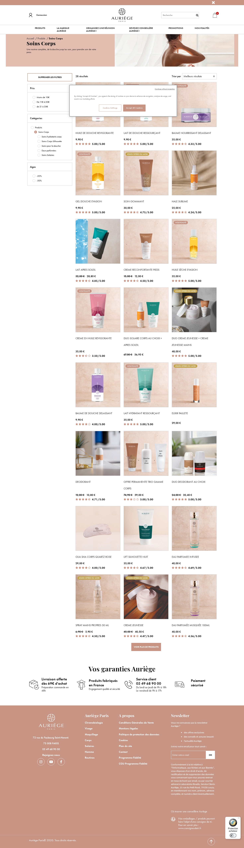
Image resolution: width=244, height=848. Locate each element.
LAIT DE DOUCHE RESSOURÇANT (142, 133)
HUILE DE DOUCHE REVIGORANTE (95, 133)
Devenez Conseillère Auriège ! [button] (141, 29)
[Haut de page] (211, 841)
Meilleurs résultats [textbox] (193, 76)
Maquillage (91, 734)
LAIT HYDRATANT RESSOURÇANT (142, 413)
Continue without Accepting (165, 89)
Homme (89, 752)
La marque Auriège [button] (63, 29)
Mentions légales (128, 728)
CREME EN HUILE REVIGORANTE (94, 338)
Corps (88, 740)
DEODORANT (83, 482)
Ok (210, 754)
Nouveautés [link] (202, 28)
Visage (88, 728)
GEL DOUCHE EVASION (89, 201)
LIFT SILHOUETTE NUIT (136, 557)
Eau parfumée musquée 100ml (191, 625)
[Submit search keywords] (197, 15)
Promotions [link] (175, 28)
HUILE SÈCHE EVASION (185, 269)
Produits (42, 38)
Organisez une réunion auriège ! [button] (100, 29)
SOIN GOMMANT (134, 201)
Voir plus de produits (146, 646)
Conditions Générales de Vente (136, 722)
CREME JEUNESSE (133, 625)
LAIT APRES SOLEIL (86, 269)
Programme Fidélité (130, 757)
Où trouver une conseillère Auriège (189, 811)
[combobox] (180, 15)
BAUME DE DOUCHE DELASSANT (94, 413)
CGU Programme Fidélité (133, 763)
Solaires (89, 746)
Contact (123, 752)
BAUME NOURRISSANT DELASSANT (191, 133)
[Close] (213, 2)
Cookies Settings (110, 108)
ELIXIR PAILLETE (180, 413)
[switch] (233, 835)
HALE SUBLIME (180, 201)
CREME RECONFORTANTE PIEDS (141, 269)
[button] (38, 15)
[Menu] (239, 819)
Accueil (31, 38)
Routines (89, 757)
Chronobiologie (94, 722)
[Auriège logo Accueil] (122, 14)
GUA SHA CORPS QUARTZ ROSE (94, 557)
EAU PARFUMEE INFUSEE (185, 557)
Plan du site (125, 746)
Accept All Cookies (134, 108)
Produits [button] (40, 28)
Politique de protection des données (139, 734)
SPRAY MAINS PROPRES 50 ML (92, 625)
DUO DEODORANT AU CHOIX (188, 482)
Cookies (123, 740)
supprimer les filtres (50, 77)
